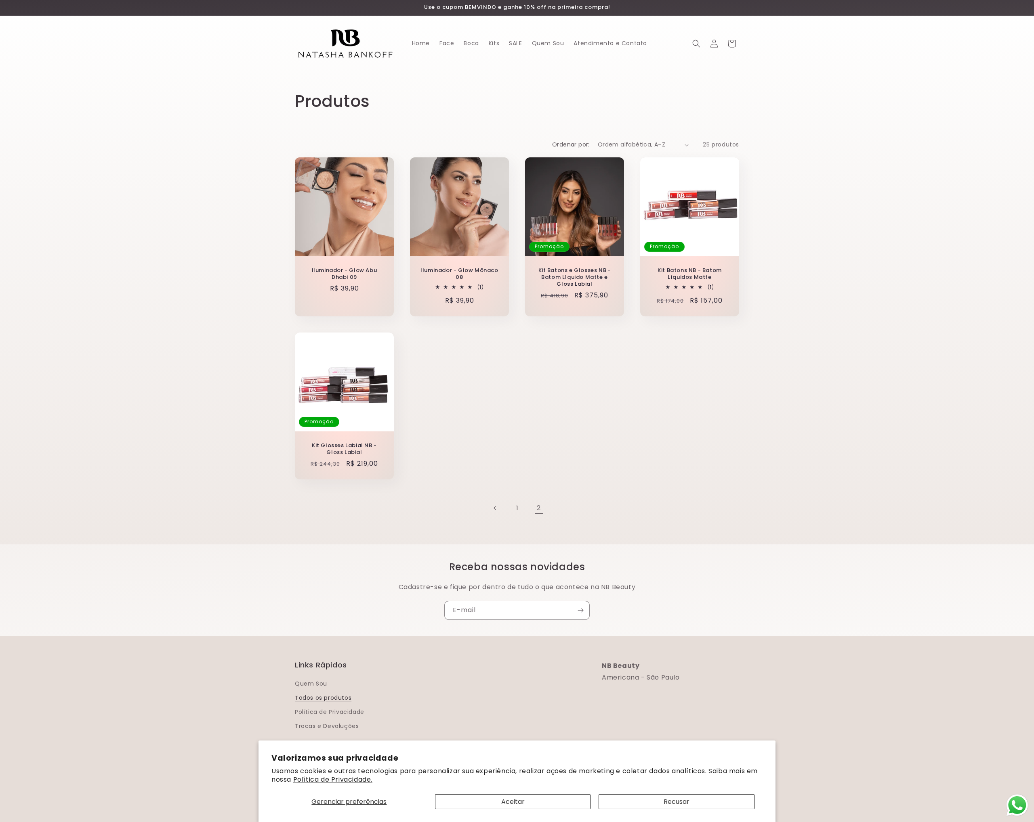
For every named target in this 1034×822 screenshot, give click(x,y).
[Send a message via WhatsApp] (1017, 805)
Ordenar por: (571, 144)
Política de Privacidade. (332, 779)
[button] (696, 43)
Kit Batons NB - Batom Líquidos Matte (690, 274)
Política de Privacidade (329, 712)
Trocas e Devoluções (327, 726)
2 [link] (539, 507)
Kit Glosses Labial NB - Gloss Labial (344, 449)
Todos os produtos (323, 698)
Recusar (676, 801)
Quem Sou (311, 684)
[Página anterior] (495, 508)
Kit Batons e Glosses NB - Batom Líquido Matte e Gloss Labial (574, 277)
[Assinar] (580, 610)
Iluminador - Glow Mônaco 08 (459, 274)
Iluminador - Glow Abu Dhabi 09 (344, 274)
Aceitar (513, 801)
